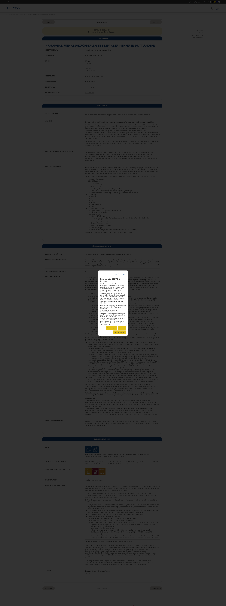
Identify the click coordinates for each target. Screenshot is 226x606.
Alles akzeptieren (119, 332)
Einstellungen (111, 328)
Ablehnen (122, 328)
